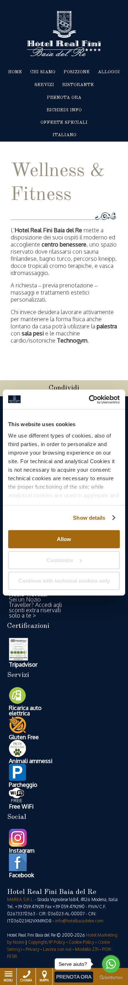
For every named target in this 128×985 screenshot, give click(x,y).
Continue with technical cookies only (64, 581)
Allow (64, 539)
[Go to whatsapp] (111, 964)
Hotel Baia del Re (64, 33)
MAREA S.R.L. (20, 899)
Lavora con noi (57, 949)
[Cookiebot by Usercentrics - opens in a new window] (90, 399)
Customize (60, 560)
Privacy (32, 949)
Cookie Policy (81, 942)
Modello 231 (86, 949)
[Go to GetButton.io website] (111, 977)
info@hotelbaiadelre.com (79, 920)
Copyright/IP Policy (46, 942)
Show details (89, 518)
